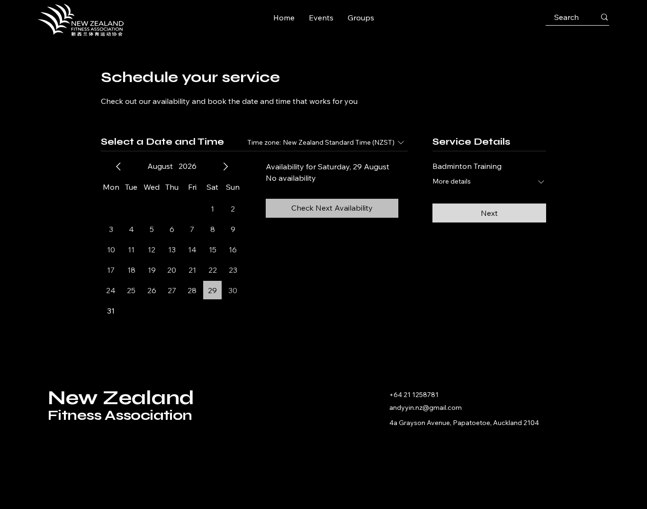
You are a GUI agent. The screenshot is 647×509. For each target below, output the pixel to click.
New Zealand (121, 398)
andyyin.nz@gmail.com (425, 407)
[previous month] (118, 166)
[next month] (225, 166)
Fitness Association (120, 415)
